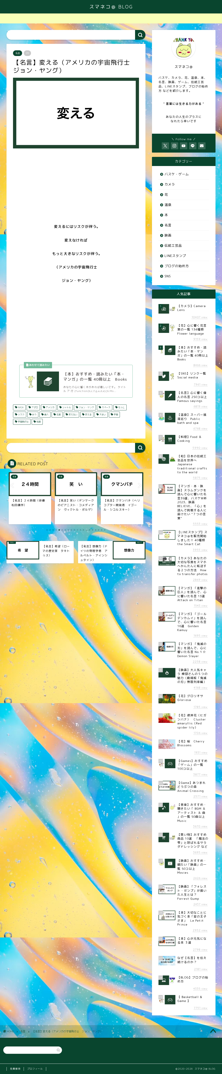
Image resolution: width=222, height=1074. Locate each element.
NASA (20, 407)
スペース (105, 407)
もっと (121, 407)
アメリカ (49, 407)
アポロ (34, 407)
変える (87, 414)
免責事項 (15, 1069)
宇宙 (115, 414)
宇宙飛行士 (23, 421)
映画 (168, 235)
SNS (168, 276)
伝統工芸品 (173, 245)
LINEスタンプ (175, 255)
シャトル (66, 407)
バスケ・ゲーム (177, 174)
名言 (17, 53)
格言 (38, 421)
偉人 (46, 414)
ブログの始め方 (177, 266)
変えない (72, 414)
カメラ (170, 184)
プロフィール (35, 1069)
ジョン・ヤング (86, 407)
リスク (20, 414)
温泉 (168, 204)
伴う (33, 414)
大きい (102, 414)
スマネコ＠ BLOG (111, 7)
